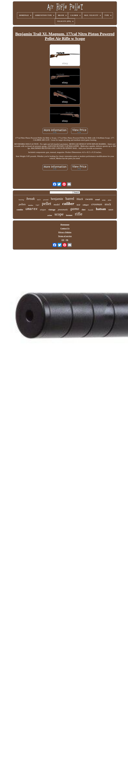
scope (59, 214)
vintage (51, 209)
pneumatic (63, 209)
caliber (68, 203)
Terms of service (65, 236)
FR (67, 240)
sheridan (30, 205)
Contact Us (65, 228)
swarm (89, 199)
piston (109, 200)
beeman (69, 215)
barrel (70, 198)
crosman (96, 204)
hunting (21, 200)
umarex (32, 209)
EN (63, 240)
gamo (74, 208)
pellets (22, 204)
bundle (90, 209)
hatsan (101, 209)
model (57, 204)
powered (45, 200)
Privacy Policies (64, 232)
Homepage (64, 225)
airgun (43, 209)
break (30, 199)
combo (20, 209)
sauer (110, 209)
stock (108, 204)
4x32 (78, 205)
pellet (46, 203)
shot (84, 209)
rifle (78, 213)
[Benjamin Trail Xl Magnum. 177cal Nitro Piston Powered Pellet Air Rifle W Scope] (65, 55)
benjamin (57, 199)
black (80, 199)
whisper (86, 205)
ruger (37, 205)
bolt (39, 200)
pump (104, 200)
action (49, 215)
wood (97, 199)
